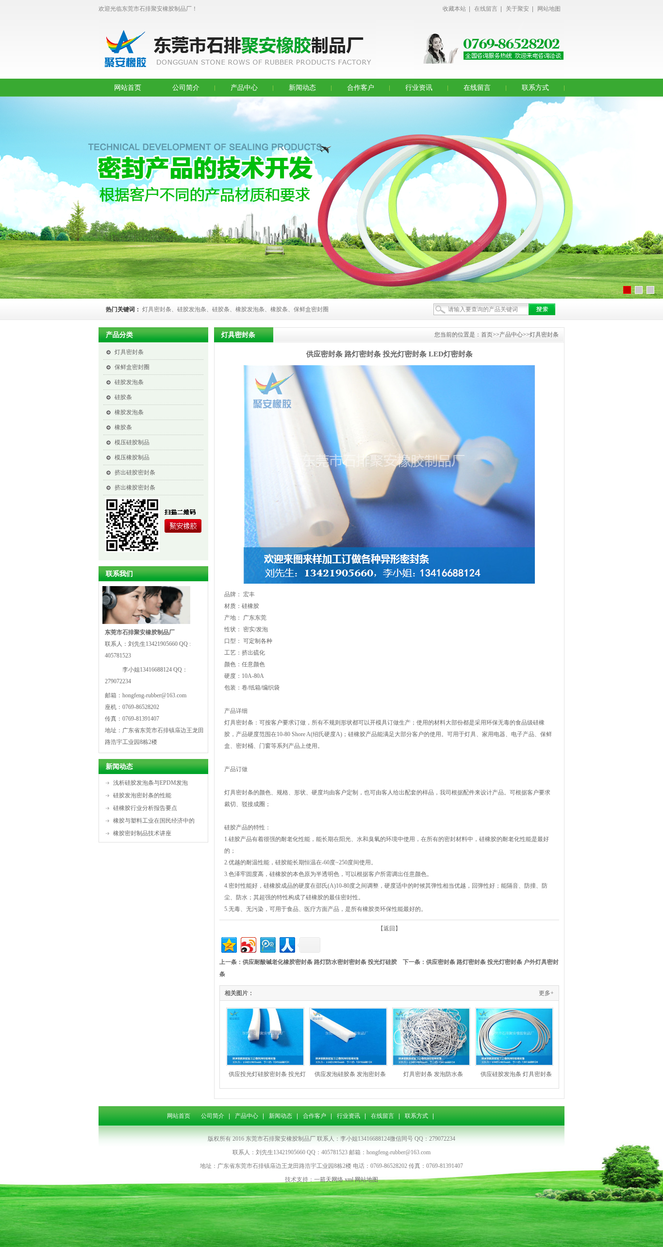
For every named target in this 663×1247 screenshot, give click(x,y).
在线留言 (485, 8)
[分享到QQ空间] (228, 944)
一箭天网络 (328, 1179)
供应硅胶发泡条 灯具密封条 (516, 1074)
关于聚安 (517, 8)
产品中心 (244, 87)
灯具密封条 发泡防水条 (433, 1074)
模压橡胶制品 (132, 457)
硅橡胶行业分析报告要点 (145, 808)
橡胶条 (123, 427)
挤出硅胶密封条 (135, 472)
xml (349, 1179)
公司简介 (185, 87)
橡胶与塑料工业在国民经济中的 (154, 820)
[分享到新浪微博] (248, 944)
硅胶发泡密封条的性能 (142, 795)
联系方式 (535, 87)
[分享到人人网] (287, 944)
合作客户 (360, 87)
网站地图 (549, 8)
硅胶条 (123, 397)
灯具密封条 (129, 352)
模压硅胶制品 (132, 442)
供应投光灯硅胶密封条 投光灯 (267, 1074)
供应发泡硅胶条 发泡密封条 (350, 1074)
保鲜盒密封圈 (132, 367)
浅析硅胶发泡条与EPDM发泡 (150, 782)
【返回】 (389, 928)
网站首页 (127, 87)
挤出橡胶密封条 (135, 487)
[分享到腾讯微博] (267, 944)
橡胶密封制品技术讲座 (142, 833)
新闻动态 (302, 87)
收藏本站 (454, 8)
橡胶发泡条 (129, 412)
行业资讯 (418, 87)
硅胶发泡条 (129, 382)
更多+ (546, 993)
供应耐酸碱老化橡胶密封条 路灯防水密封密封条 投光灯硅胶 (320, 962)
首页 (487, 334)
